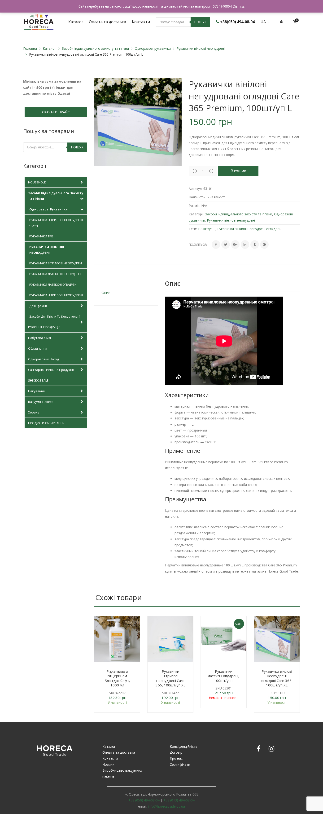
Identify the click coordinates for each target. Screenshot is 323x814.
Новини (108, 764)
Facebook (259, 749)
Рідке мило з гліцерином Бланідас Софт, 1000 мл (117, 678)
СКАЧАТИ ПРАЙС (56, 112)
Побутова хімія (39, 338)
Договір (176, 752)
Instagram (271, 749)
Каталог (49, 48)
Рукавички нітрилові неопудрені (56, 295)
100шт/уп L (206, 229)
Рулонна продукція (44, 327)
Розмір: (194, 205)
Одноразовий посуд (43, 359)
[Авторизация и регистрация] (281, 21)
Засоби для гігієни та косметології (54, 316)
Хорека (33, 412)
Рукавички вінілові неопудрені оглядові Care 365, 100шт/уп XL (276, 678)
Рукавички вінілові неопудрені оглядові (248, 229)
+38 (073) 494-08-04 (179, 800)
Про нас (176, 758)
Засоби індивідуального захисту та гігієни (95, 48)
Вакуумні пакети (40, 402)
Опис (105, 292)
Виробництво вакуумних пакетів (122, 773)
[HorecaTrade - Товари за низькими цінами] (38, 21)
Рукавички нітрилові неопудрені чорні (56, 223)
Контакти (110, 758)
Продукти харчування (46, 423)
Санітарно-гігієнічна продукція (51, 370)
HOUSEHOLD (37, 182)
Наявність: (197, 197)
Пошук (200, 22)
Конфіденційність (183, 746)
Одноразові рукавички (153, 48)
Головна (30, 48)
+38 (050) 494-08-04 (144, 800)
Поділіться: (198, 244)
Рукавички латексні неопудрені (55, 274)
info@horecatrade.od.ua (166, 806)
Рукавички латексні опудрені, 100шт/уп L (223, 676)
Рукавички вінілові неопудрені (201, 48)
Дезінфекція (38, 306)
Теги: (193, 229)
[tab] (126, 292)
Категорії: (196, 214)
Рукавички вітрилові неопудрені (56, 263)
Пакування (36, 391)
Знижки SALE (38, 380)
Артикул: (195, 188)
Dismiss (239, 6)
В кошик (238, 170)
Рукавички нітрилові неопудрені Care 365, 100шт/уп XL (170, 678)
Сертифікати (180, 764)
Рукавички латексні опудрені (53, 284)
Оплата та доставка (118, 752)
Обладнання (37, 348)
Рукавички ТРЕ (41, 236)
